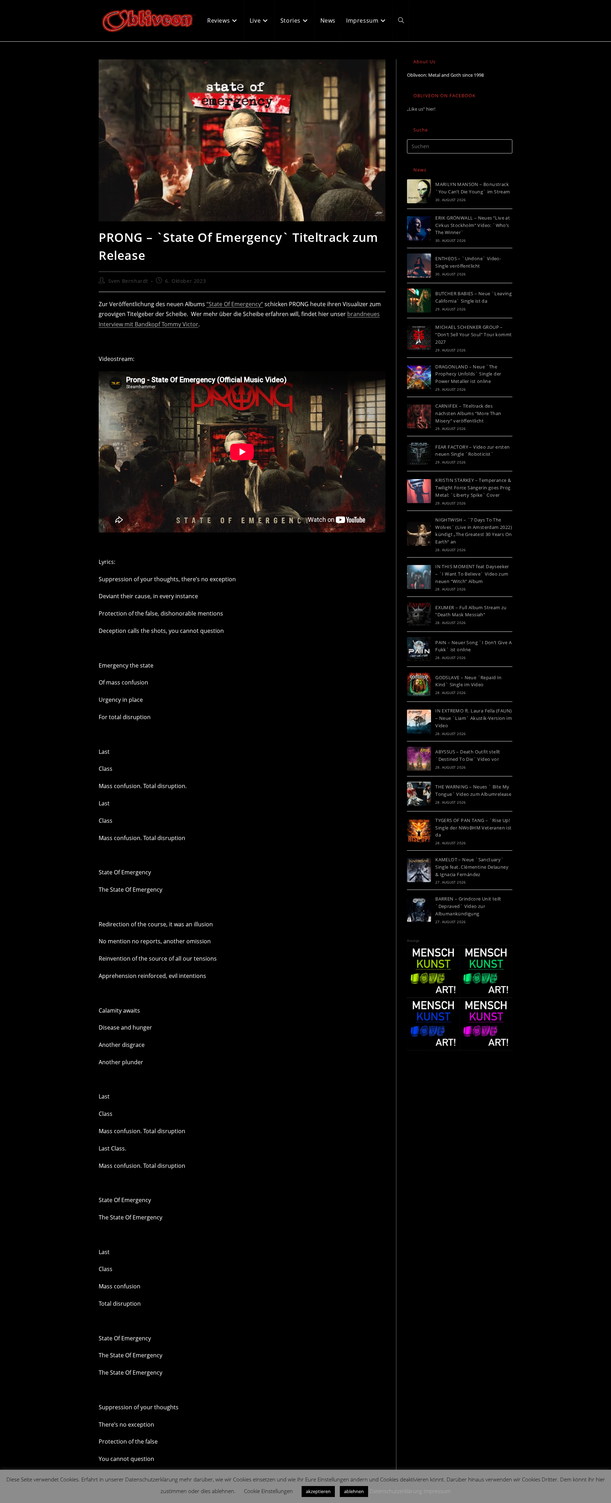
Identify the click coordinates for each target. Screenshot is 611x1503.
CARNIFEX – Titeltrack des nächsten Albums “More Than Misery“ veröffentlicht (468, 413)
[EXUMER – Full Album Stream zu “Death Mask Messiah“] (419, 614)
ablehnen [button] (354, 1491)
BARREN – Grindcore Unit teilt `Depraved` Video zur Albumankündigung (468, 906)
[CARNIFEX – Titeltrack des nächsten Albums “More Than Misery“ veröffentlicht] (419, 416)
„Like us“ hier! (421, 109)
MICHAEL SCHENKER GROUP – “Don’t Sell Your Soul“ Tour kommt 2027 (473, 334)
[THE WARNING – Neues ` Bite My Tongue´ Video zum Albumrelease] (419, 794)
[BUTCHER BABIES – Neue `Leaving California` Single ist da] (419, 301)
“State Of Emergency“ (234, 304)
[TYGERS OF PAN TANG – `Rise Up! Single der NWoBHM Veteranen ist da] (419, 831)
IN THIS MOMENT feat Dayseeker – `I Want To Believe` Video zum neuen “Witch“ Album (472, 573)
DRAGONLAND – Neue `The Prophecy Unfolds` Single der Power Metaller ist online (468, 374)
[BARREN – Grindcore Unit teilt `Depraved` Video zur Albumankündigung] (419, 910)
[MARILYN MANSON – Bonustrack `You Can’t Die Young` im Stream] (419, 191)
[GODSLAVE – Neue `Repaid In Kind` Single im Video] (419, 684)
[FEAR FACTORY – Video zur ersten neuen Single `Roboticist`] (419, 454)
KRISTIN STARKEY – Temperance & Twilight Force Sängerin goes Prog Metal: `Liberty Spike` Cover (473, 487)
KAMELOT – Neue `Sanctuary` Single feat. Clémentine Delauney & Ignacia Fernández (471, 867)
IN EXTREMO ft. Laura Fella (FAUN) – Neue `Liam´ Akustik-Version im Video (473, 718)
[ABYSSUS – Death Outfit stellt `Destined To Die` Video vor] (419, 759)
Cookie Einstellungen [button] (268, 1491)
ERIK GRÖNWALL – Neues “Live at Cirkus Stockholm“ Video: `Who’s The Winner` (472, 225)
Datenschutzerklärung (395, 1491)
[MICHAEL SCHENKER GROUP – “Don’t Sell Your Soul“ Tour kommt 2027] (419, 338)
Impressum (437, 1491)
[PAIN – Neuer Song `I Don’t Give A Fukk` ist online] (419, 649)
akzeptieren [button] (318, 1491)
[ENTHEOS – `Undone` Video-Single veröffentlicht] (419, 266)
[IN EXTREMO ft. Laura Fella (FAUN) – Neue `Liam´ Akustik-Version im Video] (419, 722)
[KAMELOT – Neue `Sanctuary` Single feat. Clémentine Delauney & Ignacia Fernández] (419, 870)
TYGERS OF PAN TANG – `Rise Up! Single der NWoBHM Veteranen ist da (473, 827)
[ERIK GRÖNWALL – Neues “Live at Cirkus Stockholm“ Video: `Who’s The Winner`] (419, 228)
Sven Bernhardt (128, 281)
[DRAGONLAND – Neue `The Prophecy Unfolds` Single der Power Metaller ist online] (419, 377)
